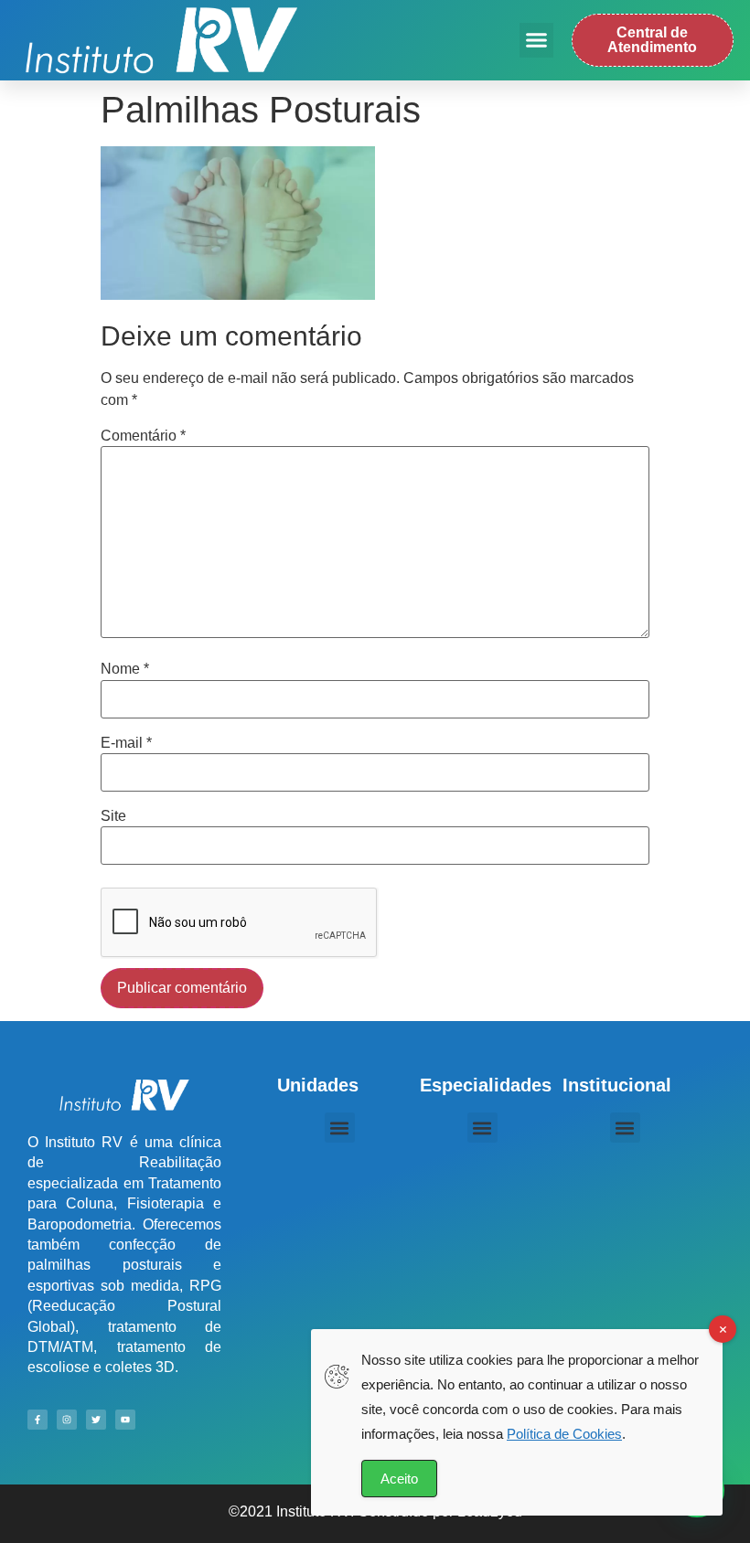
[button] (537, 40)
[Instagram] (67, 1420)
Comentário (143, 436)
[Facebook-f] (37, 1420)
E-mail (126, 743)
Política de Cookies (564, 1434)
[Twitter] (96, 1420)
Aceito (399, 1478)
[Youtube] (125, 1420)
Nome (125, 669)
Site (113, 816)
